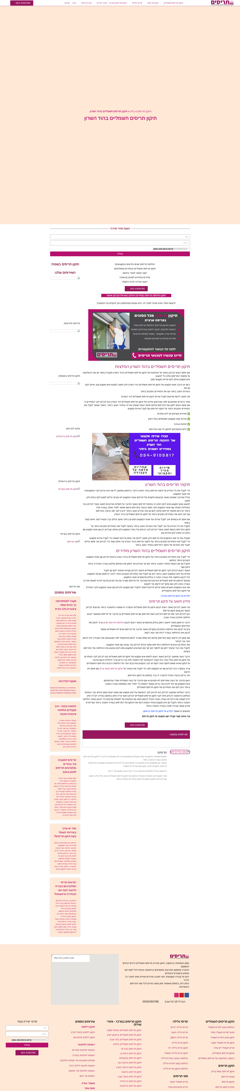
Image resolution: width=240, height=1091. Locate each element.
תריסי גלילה (137, 3)
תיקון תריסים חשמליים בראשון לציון (124, 1035)
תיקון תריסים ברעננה (131, 1072)
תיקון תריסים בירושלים (69, 481)
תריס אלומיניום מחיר (178, 1087)
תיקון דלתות (88, 1026)
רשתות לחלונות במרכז (83, 1055)
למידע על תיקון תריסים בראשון (157, 711)
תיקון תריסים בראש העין (129, 1062)
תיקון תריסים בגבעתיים (130, 1058)
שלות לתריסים (73, 428)
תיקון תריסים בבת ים (131, 1048)
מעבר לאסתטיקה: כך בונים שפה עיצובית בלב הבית (65, 605)
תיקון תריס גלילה (180, 1042)
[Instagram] (176, 995)
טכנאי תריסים (227, 1076)
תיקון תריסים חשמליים (173, 3)
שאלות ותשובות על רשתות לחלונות (77, 1060)
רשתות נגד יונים (87, 1076)
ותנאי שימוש (157, 249)
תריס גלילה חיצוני (179, 1032)
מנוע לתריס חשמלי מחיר (222, 1032)
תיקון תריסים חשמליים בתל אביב (125, 1039)
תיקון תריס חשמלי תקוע (222, 1042)
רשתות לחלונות (86, 1044)
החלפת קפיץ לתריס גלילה (175, 1063)
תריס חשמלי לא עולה (224, 1048)
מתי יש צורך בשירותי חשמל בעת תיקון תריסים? (65, 832)
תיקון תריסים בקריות (70, 534)
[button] (86, 734)
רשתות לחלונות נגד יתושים (82, 1070)
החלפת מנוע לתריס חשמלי (221, 1027)
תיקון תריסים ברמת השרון (128, 1067)
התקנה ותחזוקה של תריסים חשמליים (216, 1058)
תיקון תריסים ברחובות (130, 1085)
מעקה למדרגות (67, 681)
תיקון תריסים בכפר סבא (129, 1076)
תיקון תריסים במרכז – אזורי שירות (112, 3)
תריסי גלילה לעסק (179, 1037)
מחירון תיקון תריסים (224, 1087)
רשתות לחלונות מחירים (83, 1050)
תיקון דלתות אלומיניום (84, 1037)
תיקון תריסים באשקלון (69, 376)
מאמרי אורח (88, 1083)
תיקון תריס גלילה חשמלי (176, 1053)
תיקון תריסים (152, 3)
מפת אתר (89, 1088)
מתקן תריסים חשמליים (223, 1053)
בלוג (74, 3)
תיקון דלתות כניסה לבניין (83, 1032)
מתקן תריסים (228, 1081)
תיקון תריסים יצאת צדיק (111, 668)
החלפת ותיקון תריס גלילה (175, 1068)
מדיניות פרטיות (167, 249)
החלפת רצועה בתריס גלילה (174, 1058)
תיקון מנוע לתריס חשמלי (222, 1037)
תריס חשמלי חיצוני (179, 1081)
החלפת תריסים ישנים (113, 622)
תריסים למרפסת (72, 323)
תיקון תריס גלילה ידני (178, 1048)
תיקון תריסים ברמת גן (130, 1053)
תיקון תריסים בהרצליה (130, 1081)
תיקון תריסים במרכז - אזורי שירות (124, 1023)
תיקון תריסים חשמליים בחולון (127, 1044)
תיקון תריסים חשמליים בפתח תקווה (124, 1030)
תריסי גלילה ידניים (179, 1027)
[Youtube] (181, 995)
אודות (67, 3)
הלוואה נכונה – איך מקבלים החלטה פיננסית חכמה (65, 710)
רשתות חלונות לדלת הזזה (82, 1065)
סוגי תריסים (86, 3)
